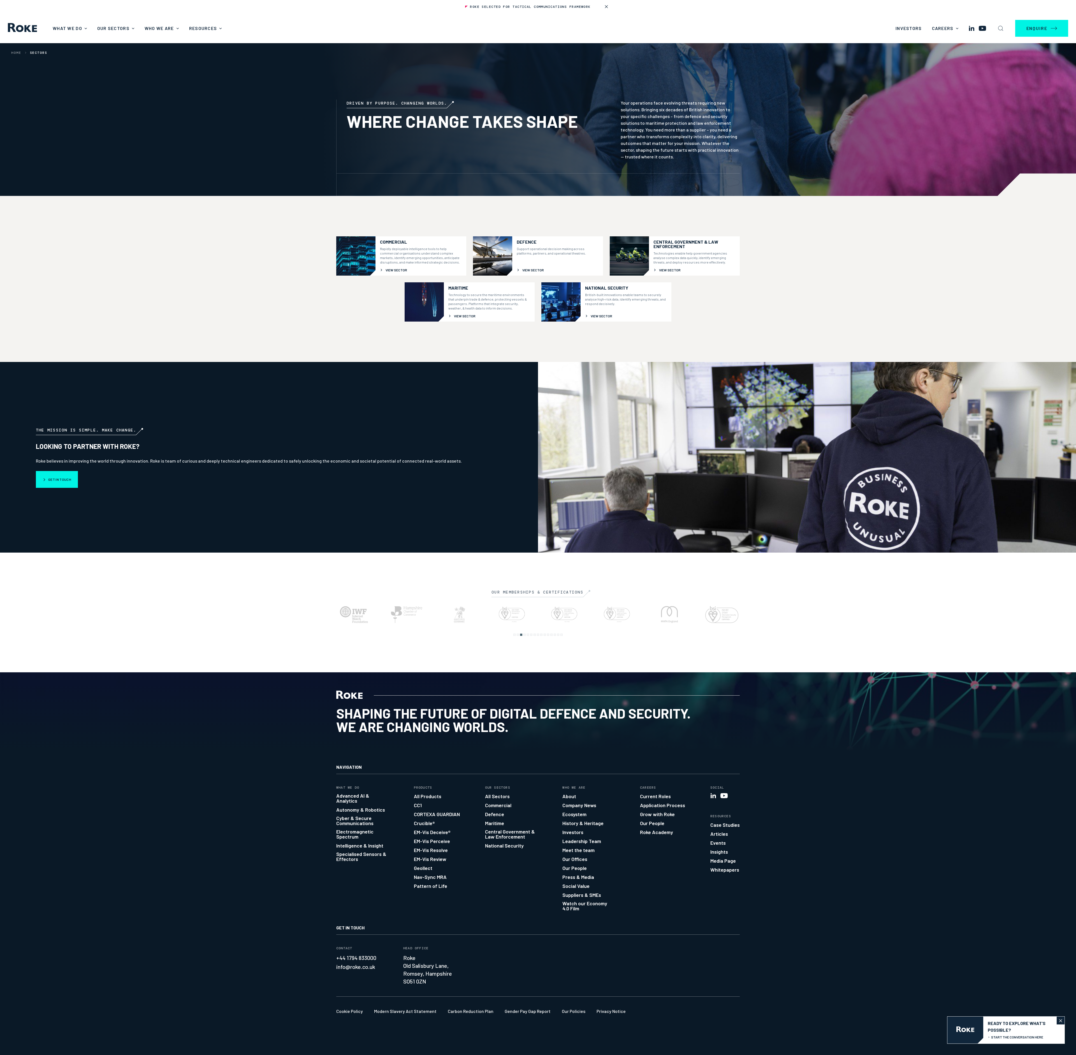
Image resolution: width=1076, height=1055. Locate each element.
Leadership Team (581, 841)
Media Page (723, 860)
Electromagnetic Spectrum (355, 834)
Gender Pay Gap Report (528, 1011)
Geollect (423, 868)
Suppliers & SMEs (581, 894)
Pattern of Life (430, 885)
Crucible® (424, 823)
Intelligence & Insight (359, 845)
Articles (719, 833)
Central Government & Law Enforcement (510, 834)
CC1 (418, 805)
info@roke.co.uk (355, 966)
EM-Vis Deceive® (432, 832)
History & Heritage (583, 823)
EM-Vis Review (430, 859)
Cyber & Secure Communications (355, 821)
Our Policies (573, 1011)
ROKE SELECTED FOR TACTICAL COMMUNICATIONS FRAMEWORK (530, 6)
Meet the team (578, 850)
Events (718, 842)
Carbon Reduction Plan (470, 1011)
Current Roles (655, 796)
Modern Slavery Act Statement (405, 1011)
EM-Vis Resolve (431, 850)
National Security (504, 845)
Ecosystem (574, 814)
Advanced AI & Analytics (352, 798)
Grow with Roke (657, 814)
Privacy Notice (611, 1011)
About (569, 796)
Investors (909, 28)
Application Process (662, 805)
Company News (579, 805)
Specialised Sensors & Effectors (361, 856)
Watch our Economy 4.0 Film (584, 906)
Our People (574, 868)
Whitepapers (724, 869)
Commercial (498, 805)
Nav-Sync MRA (430, 876)
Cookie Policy (349, 1011)
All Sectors (497, 796)
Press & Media (578, 876)
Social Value (576, 885)
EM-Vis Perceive (432, 841)
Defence (494, 814)
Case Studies (725, 824)
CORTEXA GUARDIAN (437, 814)
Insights (719, 851)
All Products (427, 796)
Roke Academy (656, 832)
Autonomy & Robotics (360, 809)
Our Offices (574, 859)
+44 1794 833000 (356, 957)
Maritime (494, 823)
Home (16, 52)
